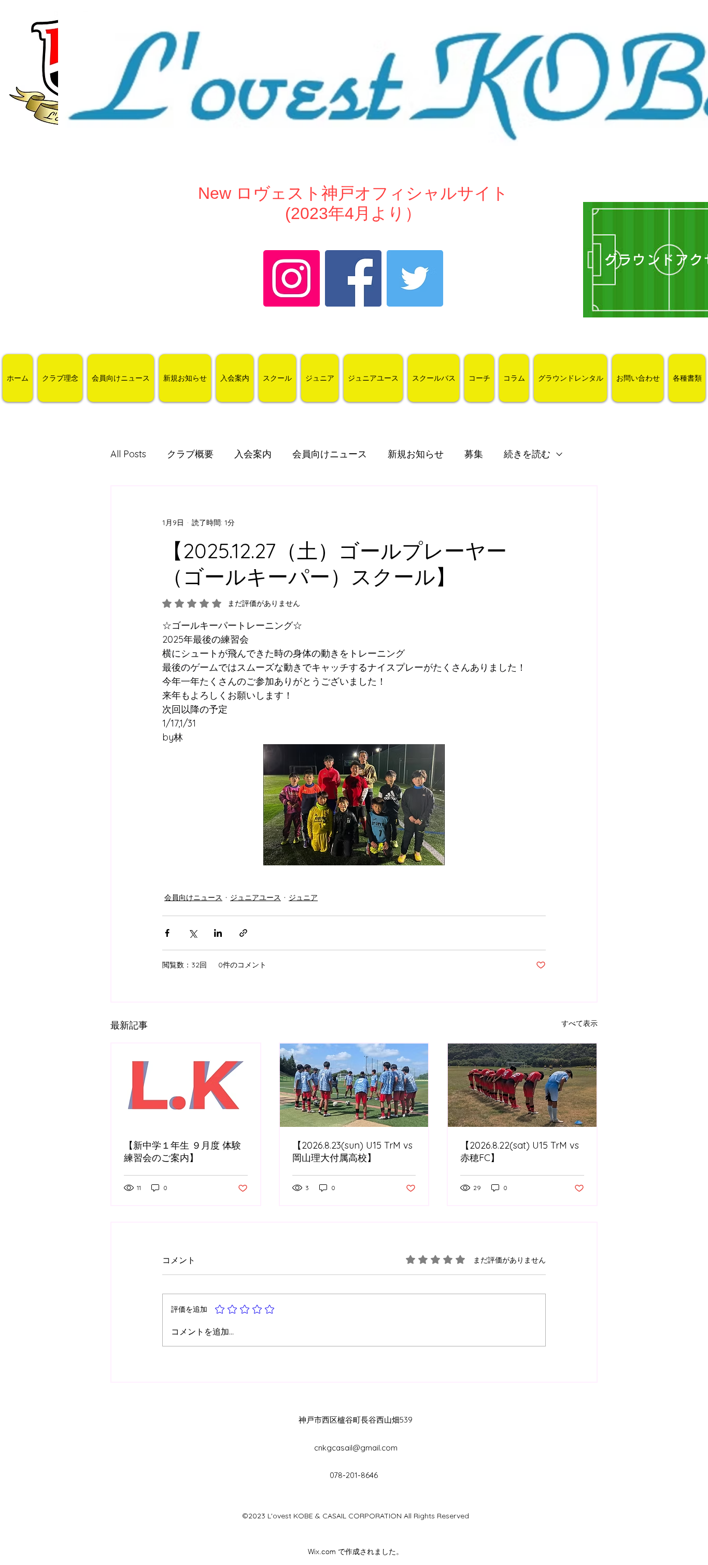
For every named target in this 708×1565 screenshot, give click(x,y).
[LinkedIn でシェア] (218, 933)
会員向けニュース (329, 454)
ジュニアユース (255, 897)
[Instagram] (291, 278)
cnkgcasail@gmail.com (356, 1448)
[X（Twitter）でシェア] (192, 933)
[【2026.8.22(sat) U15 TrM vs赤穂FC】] (522, 1085)
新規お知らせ (416, 454)
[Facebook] (353, 278)
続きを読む (527, 454)
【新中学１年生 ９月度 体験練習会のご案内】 (182, 1151)
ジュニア (303, 897)
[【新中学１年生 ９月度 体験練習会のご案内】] (185, 1085)
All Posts (128, 454)
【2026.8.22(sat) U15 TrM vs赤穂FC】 (519, 1151)
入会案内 (253, 454)
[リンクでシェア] (243, 933)
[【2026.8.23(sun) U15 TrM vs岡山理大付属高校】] (354, 1085)
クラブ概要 (190, 454)
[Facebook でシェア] (167, 933)
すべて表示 (579, 1023)
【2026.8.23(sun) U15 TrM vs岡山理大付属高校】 (352, 1151)
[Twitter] (415, 278)
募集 (473, 454)
